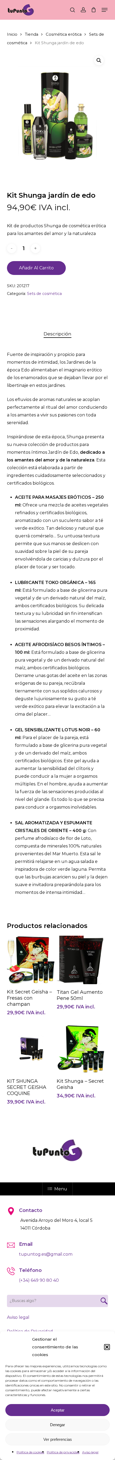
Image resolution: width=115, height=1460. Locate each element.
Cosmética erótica (64, 34)
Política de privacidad (63, 1452)
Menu (60, 1188)
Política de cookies (30, 1452)
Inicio (12, 34)
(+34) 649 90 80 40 (39, 1280)
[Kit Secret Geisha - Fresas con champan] (31, 960)
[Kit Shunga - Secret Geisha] (81, 1049)
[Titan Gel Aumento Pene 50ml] (81, 960)
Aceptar (57, 1410)
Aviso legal (90, 1452)
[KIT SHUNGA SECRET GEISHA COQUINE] (31, 1049)
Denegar (57, 1424)
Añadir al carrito (36, 267)
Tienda (31, 34)
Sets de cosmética (44, 293)
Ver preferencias (57, 1439)
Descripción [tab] (57, 333)
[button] (107, 1347)
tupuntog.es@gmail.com (45, 1254)
